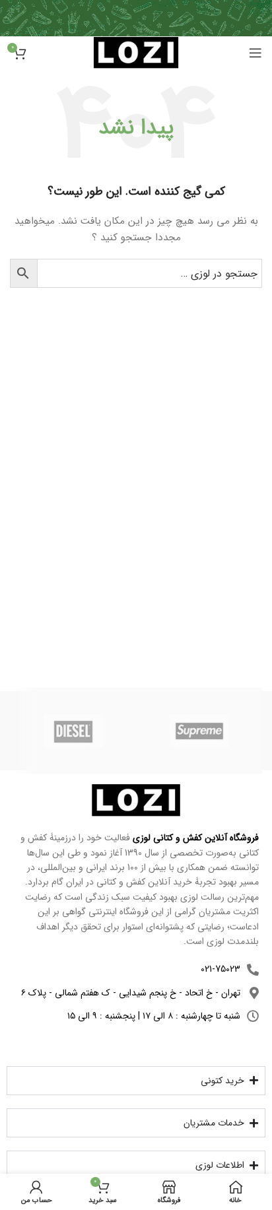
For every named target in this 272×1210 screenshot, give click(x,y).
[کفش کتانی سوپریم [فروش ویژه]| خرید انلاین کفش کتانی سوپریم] (199, 731)
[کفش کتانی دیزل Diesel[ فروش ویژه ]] (73, 731)
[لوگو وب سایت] (136, 52)
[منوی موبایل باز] (255, 53)
